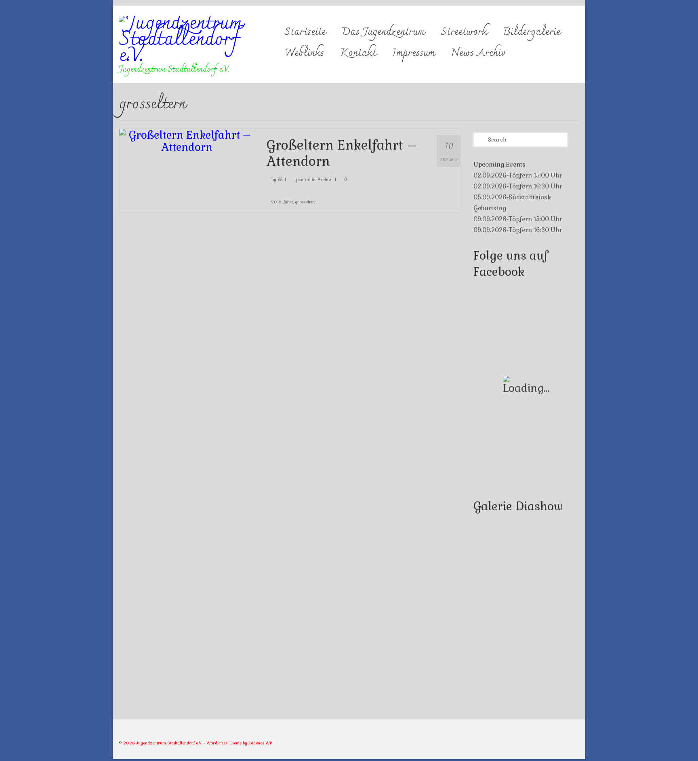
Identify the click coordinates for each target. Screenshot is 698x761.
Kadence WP (260, 743)
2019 (276, 202)
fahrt (288, 202)
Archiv (324, 179)
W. (280, 179)
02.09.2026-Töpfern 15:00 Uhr (517, 175)
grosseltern (306, 202)
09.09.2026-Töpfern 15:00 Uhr (517, 219)
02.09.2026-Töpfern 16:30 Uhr (517, 186)
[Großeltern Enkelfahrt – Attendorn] (186, 140)
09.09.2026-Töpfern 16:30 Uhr (517, 230)
